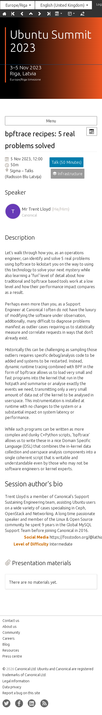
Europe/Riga (16, 5)
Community (11, 632)
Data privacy (11, 687)
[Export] (59, 13)
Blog (6, 644)
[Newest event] (48, 13)
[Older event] (22, 13)
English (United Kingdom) (62, 5)
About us (9, 627)
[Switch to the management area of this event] (82, 13)
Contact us (10, 621)
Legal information (15, 681)
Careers (8, 638)
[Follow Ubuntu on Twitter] (6, 703)
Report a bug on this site (21, 693)
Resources (10, 650)
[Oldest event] (13, 13)
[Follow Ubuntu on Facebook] (19, 703)
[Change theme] (71, 13)
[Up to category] (30, 13)
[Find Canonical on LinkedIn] (32, 703)
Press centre (12, 656)
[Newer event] (39, 13)
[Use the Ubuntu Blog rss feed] (44, 703)
